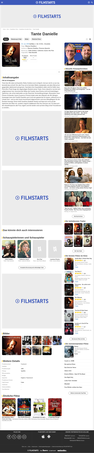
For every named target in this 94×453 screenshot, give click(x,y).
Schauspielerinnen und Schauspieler (23, 237)
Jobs (29, 446)
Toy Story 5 (78, 271)
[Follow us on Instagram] (19, 437)
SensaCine (82, 435)
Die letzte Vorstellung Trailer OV (69, 245)
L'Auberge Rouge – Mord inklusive (59, 417)
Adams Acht (67, 370)
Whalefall (67, 384)
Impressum (34, 446)
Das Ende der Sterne (70, 367)
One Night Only (68, 377)
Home (4, 29)
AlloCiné (67, 435)
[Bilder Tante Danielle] (11, 345)
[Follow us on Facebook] (9, 437)
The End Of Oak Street (81, 310)
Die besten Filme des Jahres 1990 (21, 419)
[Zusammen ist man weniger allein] (39, 407)
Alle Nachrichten (78, 216)
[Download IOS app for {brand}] (44, 436)
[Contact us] (24, 437)
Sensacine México (75, 440)
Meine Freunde (33, 55)
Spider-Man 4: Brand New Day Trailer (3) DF (78, 245)
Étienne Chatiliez (30, 46)
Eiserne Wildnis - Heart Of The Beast (74, 374)
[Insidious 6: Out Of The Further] (69, 329)
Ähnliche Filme (11, 395)
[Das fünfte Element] (24, 407)
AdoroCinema (81, 438)
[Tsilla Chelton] (9, 249)
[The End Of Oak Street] (69, 316)
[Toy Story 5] (69, 277)
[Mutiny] (69, 352)
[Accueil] (45, 2)
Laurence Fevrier (55, 259)
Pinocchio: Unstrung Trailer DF (69, 233)
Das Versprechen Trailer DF (78, 233)
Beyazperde (68, 438)
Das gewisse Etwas (69, 364)
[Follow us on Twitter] (14, 437)
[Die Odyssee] (69, 303)
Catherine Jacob (43, 50)
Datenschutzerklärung (57, 446)
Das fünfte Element (24, 417)
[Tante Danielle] (11, 55)
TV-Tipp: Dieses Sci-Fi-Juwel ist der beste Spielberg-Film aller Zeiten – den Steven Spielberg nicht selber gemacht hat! (76, 113)
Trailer (76, 267)
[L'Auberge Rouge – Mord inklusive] (55, 407)
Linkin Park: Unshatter (70, 380)
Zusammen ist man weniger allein (43, 417)
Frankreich (24, 364)
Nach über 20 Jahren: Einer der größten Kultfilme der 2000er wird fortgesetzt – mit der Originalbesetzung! (77, 89)
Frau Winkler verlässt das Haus (73, 387)
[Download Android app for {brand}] (50, 436)
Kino (8, 29)
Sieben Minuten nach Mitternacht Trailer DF (88, 245)
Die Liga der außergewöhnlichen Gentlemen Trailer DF (88, 233)
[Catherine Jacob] (24, 249)
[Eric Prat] (39, 249)
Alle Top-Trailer (78, 251)
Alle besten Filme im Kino (78, 339)
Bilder (6, 333)
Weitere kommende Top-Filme (78, 393)
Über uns (24, 446)
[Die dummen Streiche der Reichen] (9, 407)
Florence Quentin (44, 48)
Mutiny (76, 346)
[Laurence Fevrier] (55, 249)
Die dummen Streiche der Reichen (13, 417)
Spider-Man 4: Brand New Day (83, 258)
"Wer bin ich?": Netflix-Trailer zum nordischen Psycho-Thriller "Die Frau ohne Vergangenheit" (77, 209)
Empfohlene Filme (14, 29)
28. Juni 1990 (25, 44)
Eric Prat (51, 50)
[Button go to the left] (87, 39)
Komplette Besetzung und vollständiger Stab (32, 267)
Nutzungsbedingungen (44, 446)
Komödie (47, 44)
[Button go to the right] (90, 39)
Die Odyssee (78, 297)
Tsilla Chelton (32, 50)
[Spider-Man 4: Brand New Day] (69, 264)
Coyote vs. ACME (69, 361)
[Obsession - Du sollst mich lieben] (69, 290)
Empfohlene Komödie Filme (25, 29)
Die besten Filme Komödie (38, 419)
